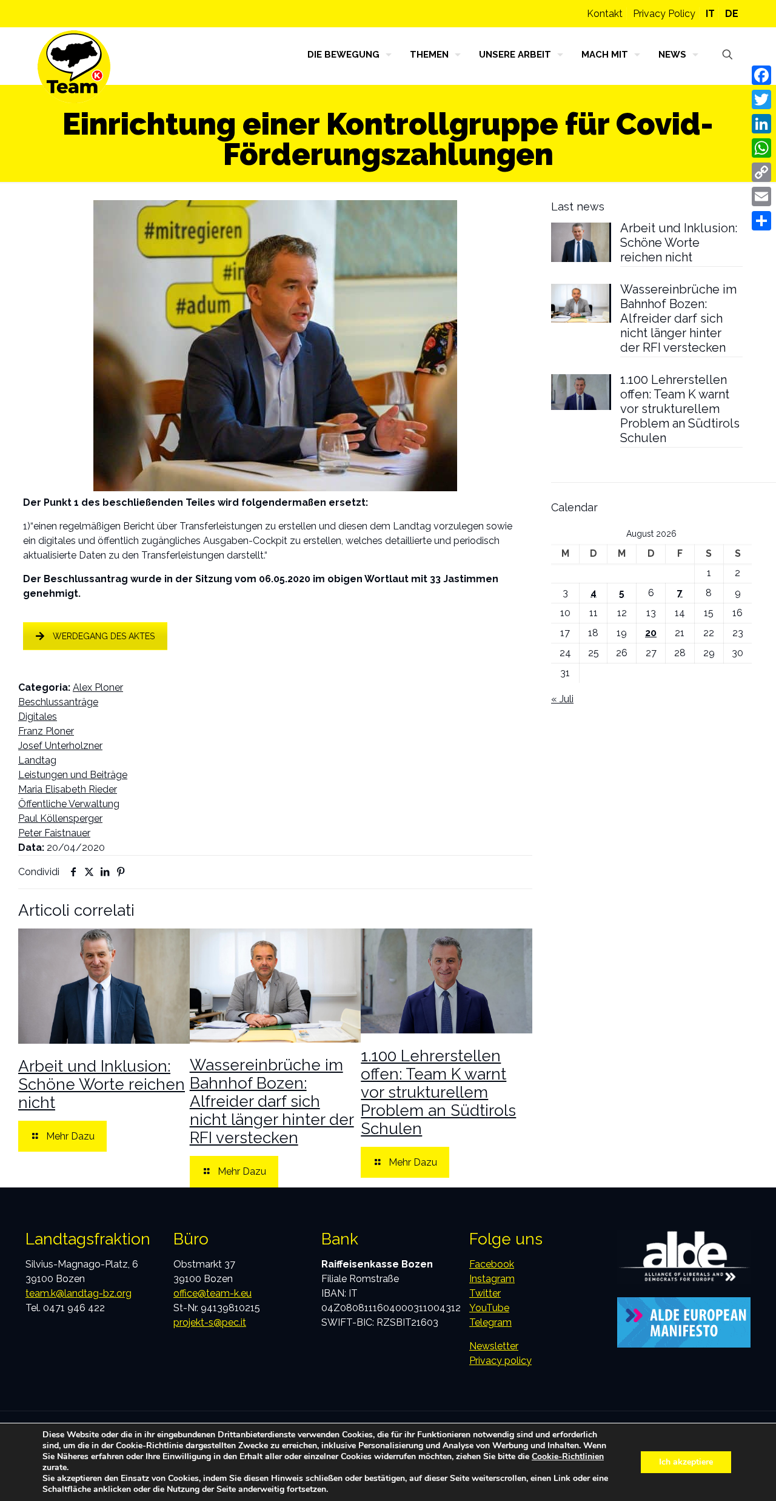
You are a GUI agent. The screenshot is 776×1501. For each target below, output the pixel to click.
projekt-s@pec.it (209, 1322)
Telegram (490, 1322)
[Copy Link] (761, 172)
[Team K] (74, 66)
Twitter (485, 1293)
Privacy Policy (664, 13)
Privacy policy (500, 1360)
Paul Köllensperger (60, 818)
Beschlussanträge (58, 702)
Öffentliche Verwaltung (68, 804)
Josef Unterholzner (60, 745)
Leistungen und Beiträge (72, 775)
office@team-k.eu (212, 1293)
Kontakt (605, 13)
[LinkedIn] (761, 124)
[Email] (761, 196)
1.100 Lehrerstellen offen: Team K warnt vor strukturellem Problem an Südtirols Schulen (438, 1092)
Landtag (37, 760)
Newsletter (493, 1346)
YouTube (489, 1308)
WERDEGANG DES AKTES (104, 636)
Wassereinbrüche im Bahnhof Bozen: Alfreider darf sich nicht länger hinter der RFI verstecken (272, 1101)
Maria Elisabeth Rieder (67, 789)
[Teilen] (761, 221)
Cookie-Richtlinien (568, 1456)
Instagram (492, 1278)
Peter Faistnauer (54, 833)
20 (651, 633)
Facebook (491, 1264)
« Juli (562, 699)
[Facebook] (761, 75)
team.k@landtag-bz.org (78, 1293)
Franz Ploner (46, 731)
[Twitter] (761, 99)
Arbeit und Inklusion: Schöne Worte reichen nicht (101, 1084)
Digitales (37, 716)
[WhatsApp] (761, 148)
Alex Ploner (98, 687)
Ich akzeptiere (686, 1462)
